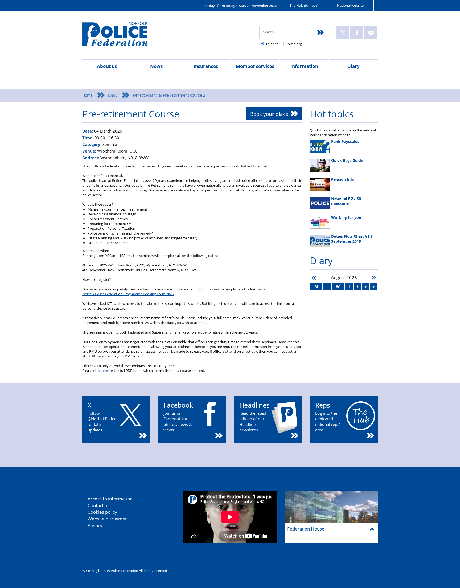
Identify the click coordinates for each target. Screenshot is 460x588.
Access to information (110, 499)
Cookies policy (102, 512)
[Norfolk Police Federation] (122, 36)
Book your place (269, 113)
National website (350, 5)
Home (87, 95)
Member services (255, 66)
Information (304, 66)
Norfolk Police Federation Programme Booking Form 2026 (128, 293)
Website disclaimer (107, 519)
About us (107, 66)
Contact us (98, 505)
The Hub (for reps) (304, 5)
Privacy (95, 525)
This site (272, 44)
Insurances (206, 66)
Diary (353, 66)
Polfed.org (294, 44)
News (156, 66)
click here (100, 370)
